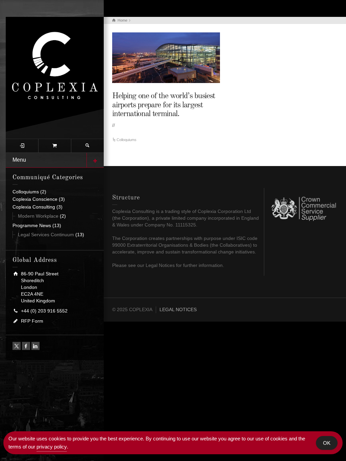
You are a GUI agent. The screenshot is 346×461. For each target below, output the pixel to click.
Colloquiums (26, 191)
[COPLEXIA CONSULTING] (55, 74)
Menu (19, 160)
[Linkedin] (35, 346)
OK (326, 443)
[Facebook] (26, 346)
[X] (17, 346)
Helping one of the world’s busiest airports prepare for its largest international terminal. (163, 105)
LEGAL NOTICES (178, 309)
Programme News (32, 225)
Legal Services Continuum (46, 234)
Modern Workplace (38, 216)
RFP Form (32, 321)
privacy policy (51, 447)
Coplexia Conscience (35, 199)
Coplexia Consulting (34, 207)
